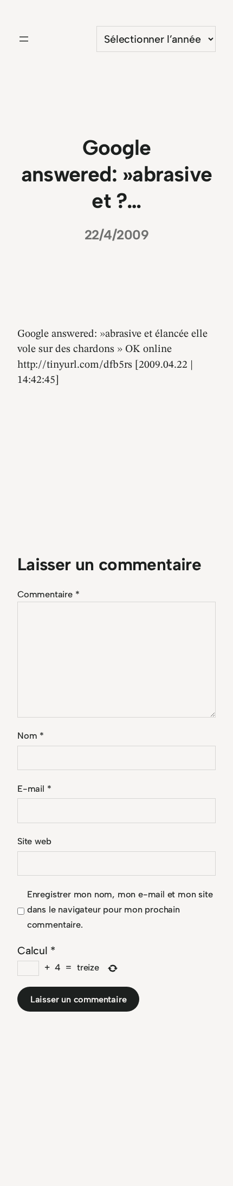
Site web (34, 841)
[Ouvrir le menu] (23, 38)
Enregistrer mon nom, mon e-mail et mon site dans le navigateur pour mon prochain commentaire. (120, 909)
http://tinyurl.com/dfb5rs (74, 365)
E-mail (34, 788)
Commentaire (48, 594)
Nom (30, 735)
